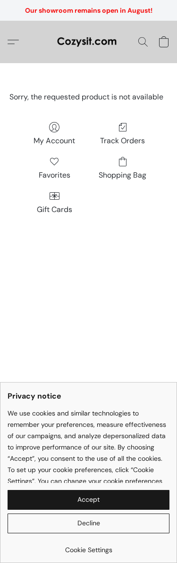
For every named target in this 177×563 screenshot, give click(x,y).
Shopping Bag (122, 175)
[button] (88, 42)
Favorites (54, 175)
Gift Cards (54, 209)
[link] (88, 546)
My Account (54, 141)
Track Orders (122, 141)
